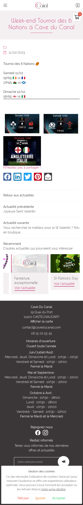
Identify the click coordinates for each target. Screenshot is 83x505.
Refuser (23, 498)
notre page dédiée (53, 489)
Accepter (59, 498)
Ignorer (40, 498)
